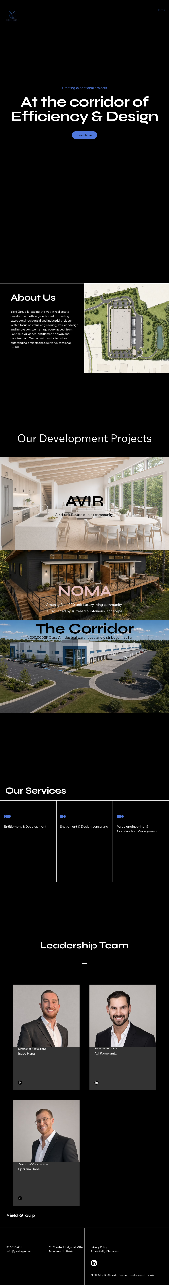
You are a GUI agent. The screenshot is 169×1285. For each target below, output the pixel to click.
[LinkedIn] (20, 1083)
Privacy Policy (99, 1247)
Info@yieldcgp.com (18, 1251)
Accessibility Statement (105, 1251)
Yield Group (20, 1215)
